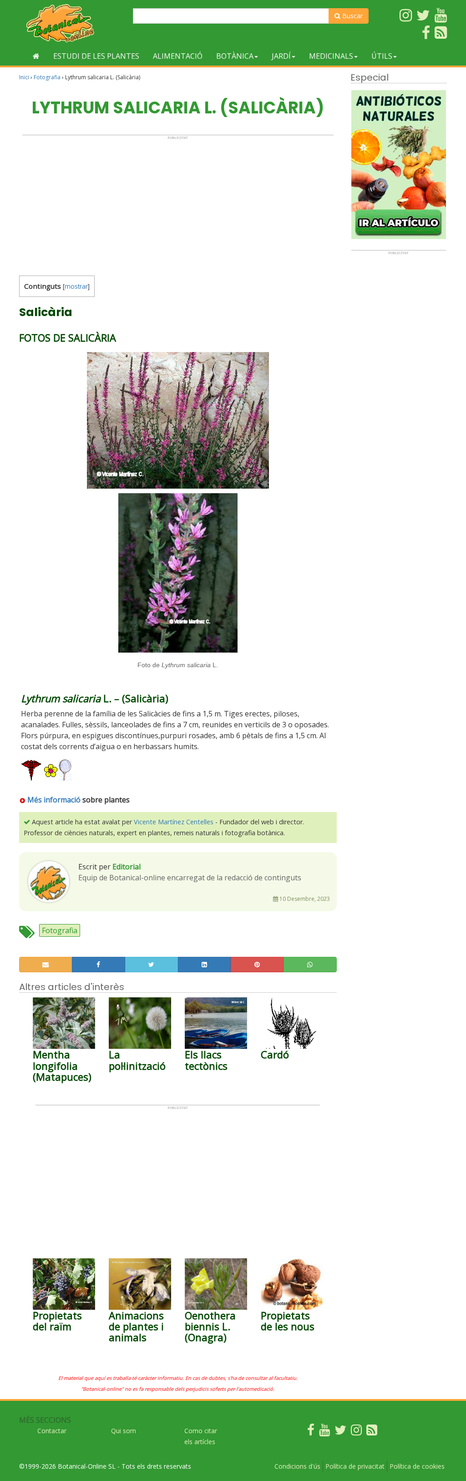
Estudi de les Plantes (96, 56)
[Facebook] (310, 1432)
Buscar (351, 15)
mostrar (76, 286)
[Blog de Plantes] (371, 1432)
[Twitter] (340, 1432)
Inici (24, 77)
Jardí (281, 56)
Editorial (126, 867)
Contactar (51, 1430)
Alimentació (178, 56)
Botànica (234, 56)
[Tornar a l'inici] (36, 56)
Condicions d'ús (297, 1466)
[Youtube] (324, 1432)
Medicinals (331, 56)
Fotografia (47, 77)
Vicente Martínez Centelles (173, 821)
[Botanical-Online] (72, 23)
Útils (381, 56)
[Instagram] (356, 1432)
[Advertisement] (178, 203)
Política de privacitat (355, 1466)
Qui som (123, 1430)
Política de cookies (417, 1466)
